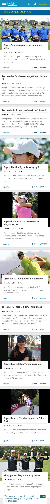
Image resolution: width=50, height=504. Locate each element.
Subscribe (43, 4)
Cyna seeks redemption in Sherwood (23, 278)
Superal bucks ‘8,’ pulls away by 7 (21, 167)
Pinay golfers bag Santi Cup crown (22, 475)
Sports (6, 68)
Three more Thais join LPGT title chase (22, 306)
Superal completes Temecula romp (22, 364)
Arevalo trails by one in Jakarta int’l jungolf (24, 110)
